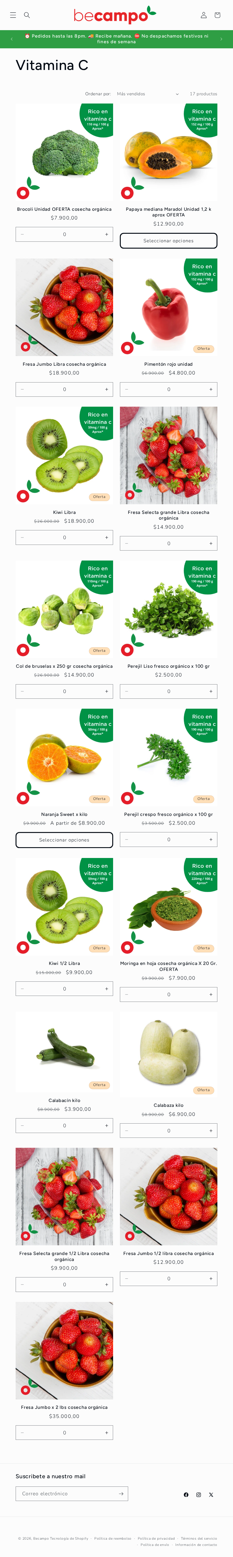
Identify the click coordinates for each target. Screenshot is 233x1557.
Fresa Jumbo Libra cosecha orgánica (64, 364)
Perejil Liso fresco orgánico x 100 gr (169, 666)
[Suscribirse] (121, 1493)
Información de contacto (196, 1544)
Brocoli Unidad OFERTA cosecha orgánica (64, 209)
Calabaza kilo (169, 1105)
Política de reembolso (113, 1538)
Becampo (41, 1538)
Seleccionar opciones (168, 240)
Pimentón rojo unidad (168, 364)
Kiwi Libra (64, 512)
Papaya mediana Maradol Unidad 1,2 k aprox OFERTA (168, 212)
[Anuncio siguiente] (221, 39)
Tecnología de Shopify (69, 1538)
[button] (13, 15)
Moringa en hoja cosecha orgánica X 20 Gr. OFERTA (168, 966)
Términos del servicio (199, 1538)
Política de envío (155, 1544)
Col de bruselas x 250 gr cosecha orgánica (64, 666)
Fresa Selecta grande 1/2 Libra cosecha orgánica (64, 1256)
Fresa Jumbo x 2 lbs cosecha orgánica (64, 1407)
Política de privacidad (156, 1538)
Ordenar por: (98, 94)
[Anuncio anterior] (11, 39)
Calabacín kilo (64, 1100)
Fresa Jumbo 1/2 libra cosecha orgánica (168, 1253)
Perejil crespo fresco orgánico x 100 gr (168, 814)
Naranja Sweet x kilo (64, 814)
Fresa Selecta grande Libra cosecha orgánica (168, 515)
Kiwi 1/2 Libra (64, 963)
